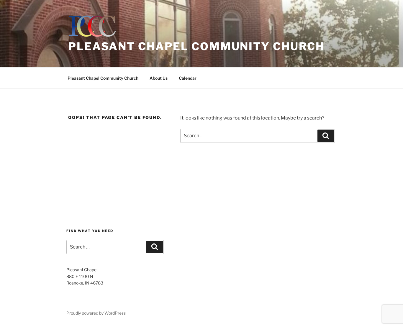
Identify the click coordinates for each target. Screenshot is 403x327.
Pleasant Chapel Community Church (196, 46)
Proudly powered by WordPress (96, 312)
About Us (159, 78)
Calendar (187, 78)
